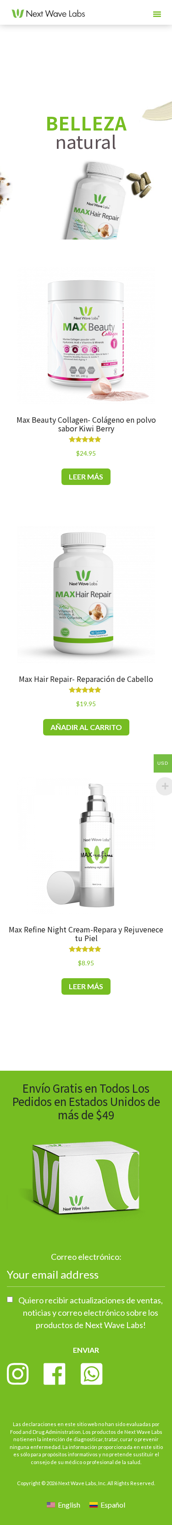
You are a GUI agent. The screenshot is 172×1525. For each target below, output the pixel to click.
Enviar (86, 1349)
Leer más (86, 476)
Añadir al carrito (86, 727)
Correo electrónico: (86, 1257)
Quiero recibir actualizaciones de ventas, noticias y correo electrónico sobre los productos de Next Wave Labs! (90, 1312)
